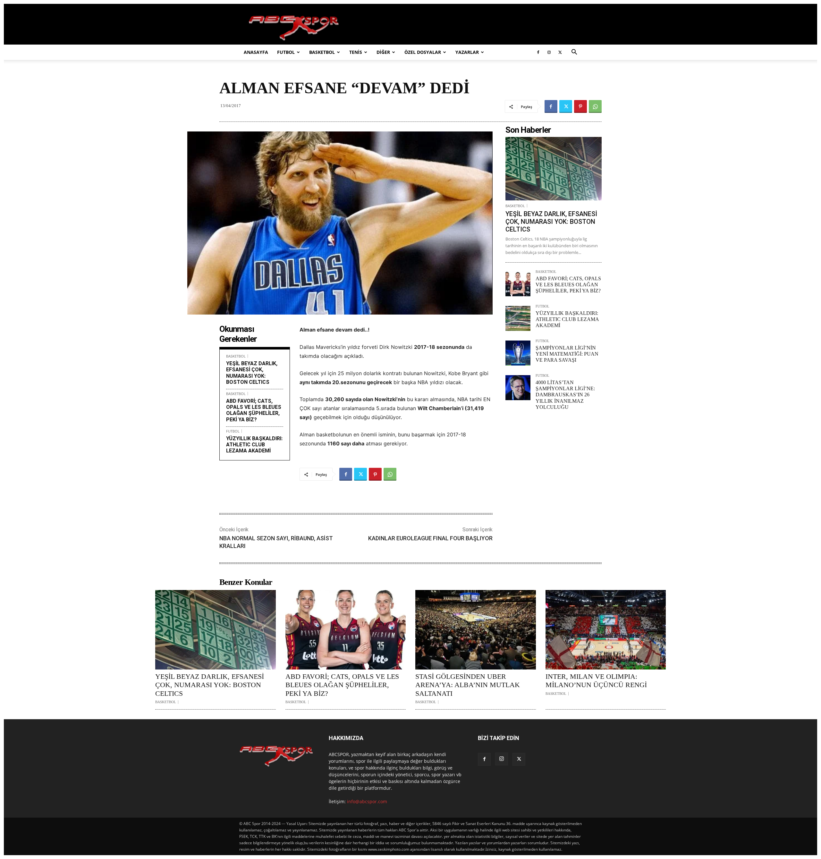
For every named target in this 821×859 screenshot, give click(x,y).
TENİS (355, 52)
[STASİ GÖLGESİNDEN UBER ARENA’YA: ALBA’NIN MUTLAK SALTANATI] (475, 630)
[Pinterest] (580, 106)
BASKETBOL (322, 52)
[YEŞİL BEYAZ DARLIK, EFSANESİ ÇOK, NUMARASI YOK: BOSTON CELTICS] (553, 168)
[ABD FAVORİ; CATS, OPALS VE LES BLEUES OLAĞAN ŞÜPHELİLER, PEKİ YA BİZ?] (517, 283)
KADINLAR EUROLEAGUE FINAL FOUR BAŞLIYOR (430, 538)
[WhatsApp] (595, 106)
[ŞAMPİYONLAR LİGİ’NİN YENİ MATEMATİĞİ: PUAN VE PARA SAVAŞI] (517, 353)
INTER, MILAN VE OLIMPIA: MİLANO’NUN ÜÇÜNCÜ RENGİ (596, 680)
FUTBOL (286, 52)
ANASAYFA (256, 52)
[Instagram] (549, 52)
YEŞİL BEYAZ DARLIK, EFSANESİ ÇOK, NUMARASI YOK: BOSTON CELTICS (251, 372)
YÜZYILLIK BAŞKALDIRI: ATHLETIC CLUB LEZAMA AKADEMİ (254, 444)
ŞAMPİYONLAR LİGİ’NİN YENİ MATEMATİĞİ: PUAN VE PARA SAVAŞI (567, 354)
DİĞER (383, 52)
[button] (574, 53)
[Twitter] (560, 52)
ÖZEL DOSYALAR (422, 52)
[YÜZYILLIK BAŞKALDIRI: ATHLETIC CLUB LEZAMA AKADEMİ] (517, 318)
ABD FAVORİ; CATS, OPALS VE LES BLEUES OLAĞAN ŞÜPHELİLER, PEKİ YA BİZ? (253, 410)
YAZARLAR (467, 52)
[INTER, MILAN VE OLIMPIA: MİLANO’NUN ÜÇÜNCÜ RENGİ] (606, 630)
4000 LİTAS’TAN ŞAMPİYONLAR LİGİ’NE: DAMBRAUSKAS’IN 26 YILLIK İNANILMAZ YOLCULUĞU (565, 395)
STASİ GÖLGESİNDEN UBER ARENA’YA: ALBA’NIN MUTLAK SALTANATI (467, 684)
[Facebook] (538, 52)
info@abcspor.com (367, 801)
